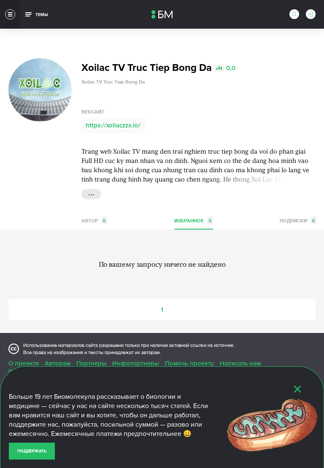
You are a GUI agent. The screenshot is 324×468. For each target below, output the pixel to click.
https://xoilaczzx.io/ (113, 125)
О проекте (23, 363)
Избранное (192, 220)
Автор (93, 220)
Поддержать (31, 451)
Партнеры (91, 363)
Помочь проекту (189, 363)
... (91, 193)
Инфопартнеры (135, 363)
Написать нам (240, 363)
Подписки (297, 220)
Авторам (57, 363)
